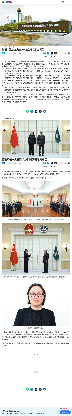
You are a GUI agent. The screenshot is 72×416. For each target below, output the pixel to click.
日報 (8, 47)
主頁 (5, 47)
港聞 (8, 118)
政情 (12, 118)
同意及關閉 (65, 412)
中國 (12, 47)
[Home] (9, 2)
